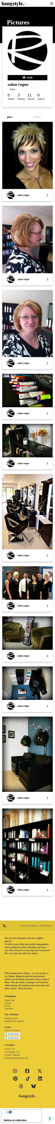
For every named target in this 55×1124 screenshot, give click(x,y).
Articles (8, 1003)
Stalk (29, 77)
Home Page (10, 1000)
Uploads (31, 99)
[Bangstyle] (13, 4)
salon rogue (18, 84)
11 (30, 95)
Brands (8, 1006)
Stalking (21, 99)
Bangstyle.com (11, 1018)
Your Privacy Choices (24, 1112)
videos (37, 116)
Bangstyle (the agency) (14, 1021)
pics (9, 116)
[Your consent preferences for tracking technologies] (50, 1119)
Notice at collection (15, 1120)
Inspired (40, 99)
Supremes (9, 1008)
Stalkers (11, 99)
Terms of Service (12, 1030)
